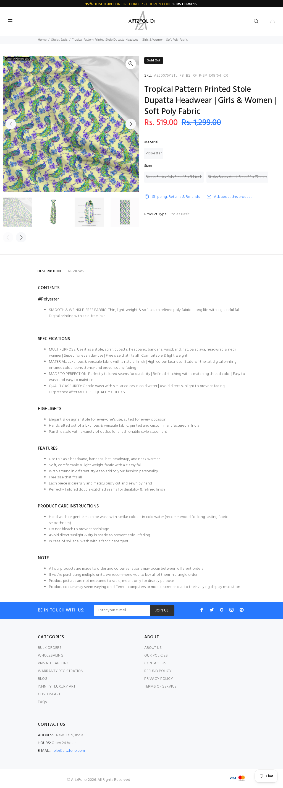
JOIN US (162, 610)
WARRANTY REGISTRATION (60, 671)
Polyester (154, 153)
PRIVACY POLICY (158, 679)
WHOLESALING (50, 655)
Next (130, 124)
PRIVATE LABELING (53, 663)
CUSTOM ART (49, 694)
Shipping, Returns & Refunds (176, 197)
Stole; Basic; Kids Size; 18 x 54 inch (174, 177)
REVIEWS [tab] (76, 271)
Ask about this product (233, 197)
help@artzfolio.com (68, 751)
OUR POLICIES (156, 655)
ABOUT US (153, 648)
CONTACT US (155, 663)
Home (42, 40)
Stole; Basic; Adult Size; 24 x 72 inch (237, 177)
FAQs (42, 702)
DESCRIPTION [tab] (49, 271)
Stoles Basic (59, 40)
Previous (11, 124)
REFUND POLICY (158, 671)
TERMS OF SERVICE (160, 686)
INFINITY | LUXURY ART (56, 686)
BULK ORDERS (50, 648)
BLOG (43, 679)
